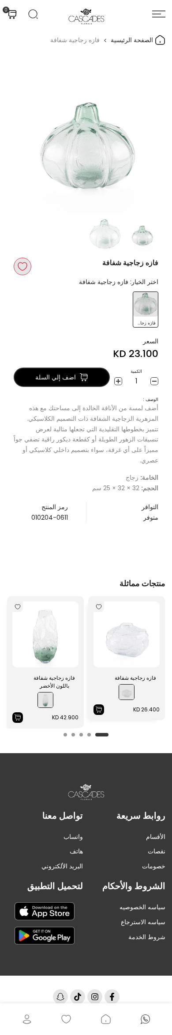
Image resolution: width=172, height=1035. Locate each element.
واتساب (73, 836)
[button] (22, 266)
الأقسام (155, 836)
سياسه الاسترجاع (143, 922)
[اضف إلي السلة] (98, 709)
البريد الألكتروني (62, 866)
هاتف (76, 851)
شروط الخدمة (146, 937)
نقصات (156, 851)
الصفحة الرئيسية (133, 40)
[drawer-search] (33, 14)
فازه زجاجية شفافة (135, 677)
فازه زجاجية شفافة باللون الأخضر (54, 681)
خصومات (153, 866)
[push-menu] (158, 14)
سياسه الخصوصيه (142, 907)
